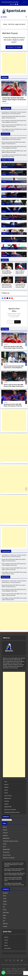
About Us (6, 784)
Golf (4, 906)
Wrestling (4, 268)
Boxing (4, 895)
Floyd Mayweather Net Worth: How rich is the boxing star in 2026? (20, 286)
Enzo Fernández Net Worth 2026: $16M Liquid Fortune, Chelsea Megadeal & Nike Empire (13, 367)
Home (5, 24)
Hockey (4, 909)
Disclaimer (6, 801)
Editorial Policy (7, 798)
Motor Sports (6, 912)
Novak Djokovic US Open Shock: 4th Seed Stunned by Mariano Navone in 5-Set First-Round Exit (13, 865)
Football (4, 94)
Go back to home (14, 47)
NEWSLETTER (7, 806)
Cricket (4, 898)
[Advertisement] (14, 63)
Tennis (4, 918)
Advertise (6, 787)
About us (5, 827)
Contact (6, 790)
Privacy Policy (6, 852)
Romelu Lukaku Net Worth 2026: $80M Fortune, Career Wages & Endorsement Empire (14, 386)
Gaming (4, 904)
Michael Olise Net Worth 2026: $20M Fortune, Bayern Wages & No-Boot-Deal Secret (11, 2)
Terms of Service (8, 795)
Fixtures (6, 792)
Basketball (5, 893)
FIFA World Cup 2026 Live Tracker (12, 812)
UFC (4, 920)
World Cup (5, 923)
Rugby (4, 915)
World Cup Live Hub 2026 (10, 809)
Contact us (5, 832)
